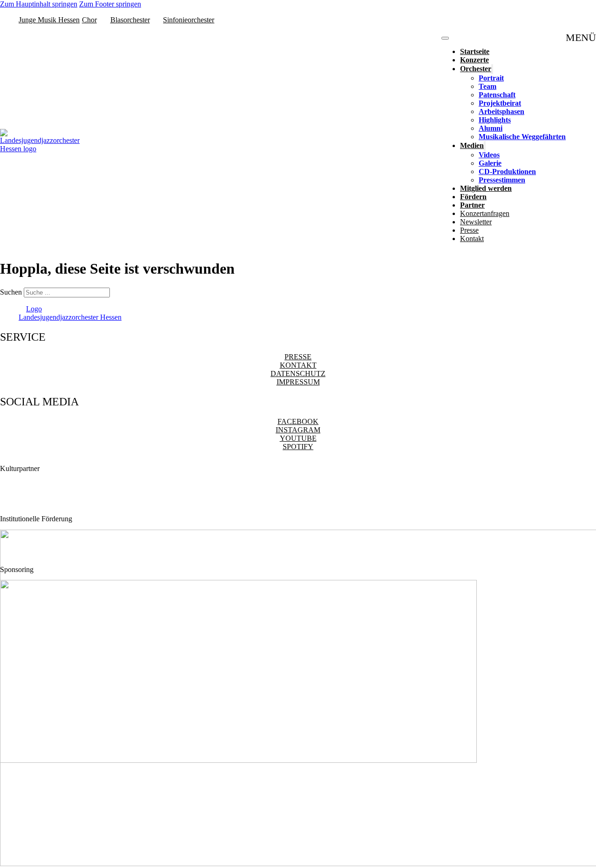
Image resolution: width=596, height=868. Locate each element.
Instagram (298, 430)
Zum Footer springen (110, 4)
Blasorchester (130, 20)
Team (487, 86)
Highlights (495, 120)
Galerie (490, 163)
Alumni (490, 128)
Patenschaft (497, 95)
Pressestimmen (502, 180)
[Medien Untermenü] (485, 146)
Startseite (474, 51)
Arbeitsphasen (501, 111)
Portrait (491, 78)
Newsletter (476, 222)
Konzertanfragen (484, 213)
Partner (472, 205)
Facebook (298, 421)
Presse (469, 230)
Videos (489, 155)
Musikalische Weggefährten (522, 137)
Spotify (298, 447)
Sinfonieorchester (188, 20)
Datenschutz (298, 373)
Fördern (473, 197)
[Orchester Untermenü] (492, 69)
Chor (89, 20)
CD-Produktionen (507, 171)
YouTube (298, 438)
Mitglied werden (486, 188)
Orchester (475, 69)
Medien (472, 145)
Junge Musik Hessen (49, 20)
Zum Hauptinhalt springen (38, 4)
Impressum (298, 382)
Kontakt (472, 238)
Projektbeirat (500, 103)
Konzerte (474, 60)
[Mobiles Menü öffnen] (445, 38)
